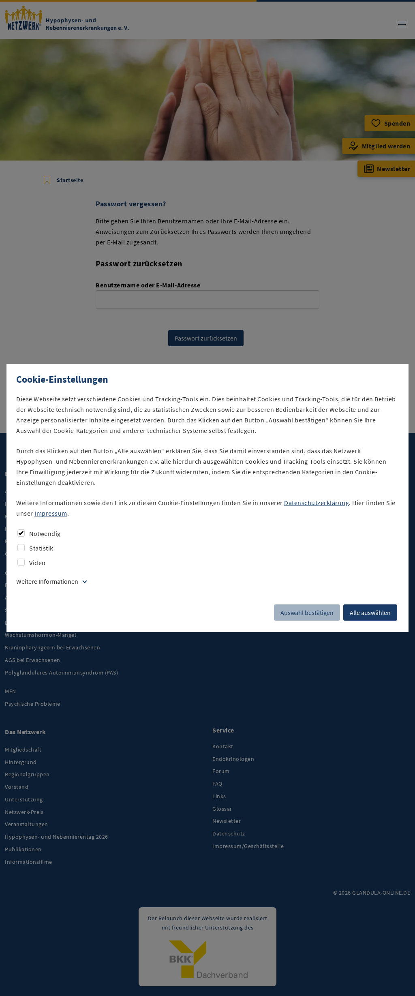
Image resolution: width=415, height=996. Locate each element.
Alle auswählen (370, 612)
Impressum (50, 513)
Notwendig (45, 533)
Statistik (41, 548)
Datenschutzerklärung (316, 503)
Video (37, 563)
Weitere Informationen (47, 581)
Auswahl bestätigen (307, 612)
